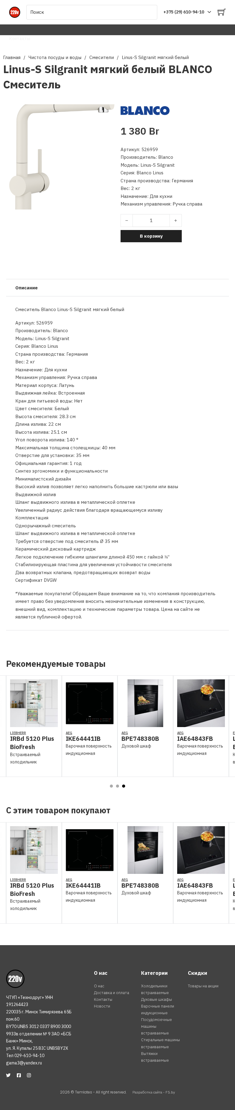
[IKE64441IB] (90, 723)
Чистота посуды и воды (54, 57)
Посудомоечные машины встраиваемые (156, 1026)
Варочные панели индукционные (157, 1009)
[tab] (111, 786)
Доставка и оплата (111, 992)
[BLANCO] (145, 110)
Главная (12, 57)
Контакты (19, 38)
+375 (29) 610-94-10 (183, 12)
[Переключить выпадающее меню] (209, 12)
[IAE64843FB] (201, 723)
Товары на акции (203, 986)
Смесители (101, 57)
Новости (102, 1006)
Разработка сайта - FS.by (153, 1092)
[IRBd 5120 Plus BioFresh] (34, 723)
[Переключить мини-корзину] (222, 12)
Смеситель (32, 84)
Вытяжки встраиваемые (155, 1057)
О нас (99, 986)
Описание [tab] (26, 288)
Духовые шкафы (156, 999)
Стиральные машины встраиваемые (160, 1043)
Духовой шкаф (136, 746)
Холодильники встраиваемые (155, 989)
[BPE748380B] (145, 723)
